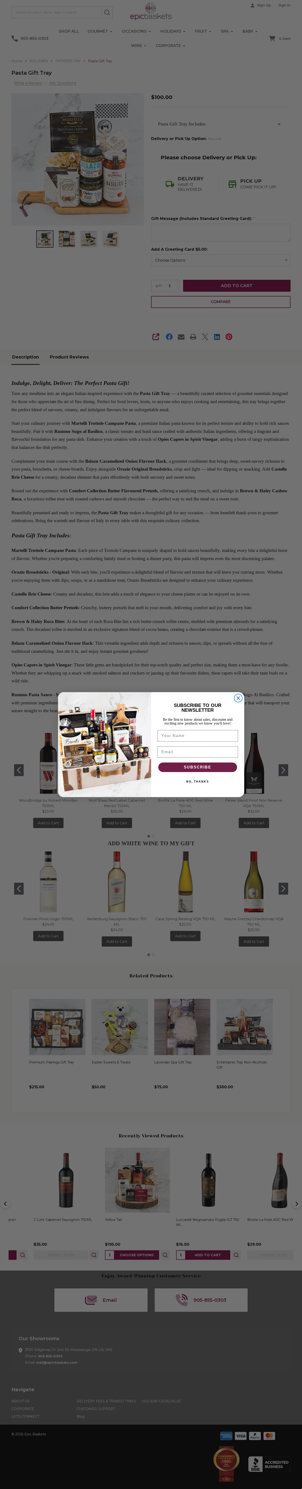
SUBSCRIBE (197, 767)
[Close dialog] (238, 698)
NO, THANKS (197, 781)
